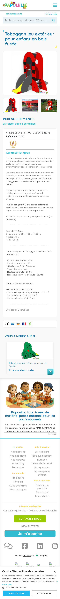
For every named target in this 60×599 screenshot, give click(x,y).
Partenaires (18, 467)
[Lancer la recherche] (53, 20)
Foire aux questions (42, 455)
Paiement (18, 481)
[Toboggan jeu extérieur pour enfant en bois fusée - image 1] (11, 105)
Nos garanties (42, 467)
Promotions (18, 477)
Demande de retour (42, 463)
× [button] (54, 572)
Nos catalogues (18, 489)
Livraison (42, 459)
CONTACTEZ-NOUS (30, 518)
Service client (42, 451)
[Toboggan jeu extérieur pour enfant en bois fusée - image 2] (30, 105)
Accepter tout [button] (16, 593)
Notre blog (18, 463)
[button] (30, 587)
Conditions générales (14, 510)
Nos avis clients (18, 455)
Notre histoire (18, 451)
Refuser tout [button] (44, 593)
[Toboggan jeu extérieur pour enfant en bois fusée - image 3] (49, 105)
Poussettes (42, 492)
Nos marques (18, 459)
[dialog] (30, 582)
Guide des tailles (18, 485)
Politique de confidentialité (43, 510)
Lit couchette (42, 496)
